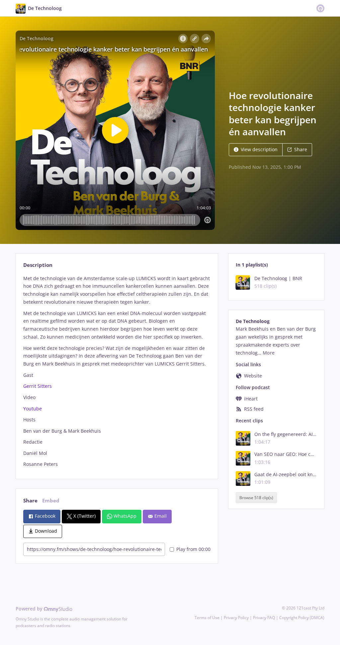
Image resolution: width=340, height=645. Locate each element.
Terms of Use (207, 617)
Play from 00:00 (193, 549)
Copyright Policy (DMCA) (301, 617)
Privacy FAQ (264, 617)
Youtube (32, 408)
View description (259, 149)
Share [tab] (30, 500)
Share (300, 149)
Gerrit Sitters (37, 386)
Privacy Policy (236, 617)
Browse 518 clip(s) (256, 497)
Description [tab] (37, 265)
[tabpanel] (116, 371)
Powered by (30, 608)
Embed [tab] (50, 500)
